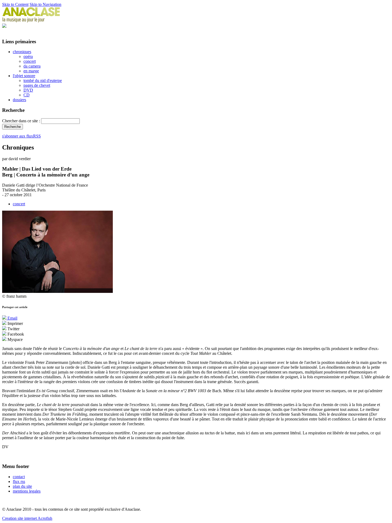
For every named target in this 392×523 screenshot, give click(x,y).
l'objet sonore (24, 75)
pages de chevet (36, 85)
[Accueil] (31, 21)
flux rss (19, 481)
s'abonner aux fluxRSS (21, 136)
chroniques (22, 51)
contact (19, 476)
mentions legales (27, 491)
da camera (32, 66)
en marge (31, 71)
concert (29, 61)
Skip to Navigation (45, 4)
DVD (28, 90)
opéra (28, 56)
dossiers (19, 99)
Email (11, 318)
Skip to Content (15, 4)
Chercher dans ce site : (21, 121)
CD (26, 95)
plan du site (22, 486)
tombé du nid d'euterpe (42, 80)
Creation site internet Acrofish (27, 518)
